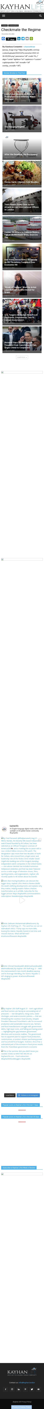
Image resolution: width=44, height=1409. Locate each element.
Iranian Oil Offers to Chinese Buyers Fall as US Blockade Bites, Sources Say (22, 234)
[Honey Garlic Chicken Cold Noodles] (22, 173)
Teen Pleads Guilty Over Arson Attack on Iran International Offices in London (22, 207)
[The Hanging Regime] (22, 118)
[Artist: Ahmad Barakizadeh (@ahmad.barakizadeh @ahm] (22, 985)
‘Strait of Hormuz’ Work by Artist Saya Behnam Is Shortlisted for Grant (20, 290)
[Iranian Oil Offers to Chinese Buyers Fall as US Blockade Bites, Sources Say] (22, 228)
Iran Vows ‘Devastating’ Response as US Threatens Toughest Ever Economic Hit (21, 262)
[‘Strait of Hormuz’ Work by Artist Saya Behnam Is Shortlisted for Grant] (22, 283)
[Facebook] (5, 1389)
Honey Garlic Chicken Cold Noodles (22, 182)
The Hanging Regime (15, 127)
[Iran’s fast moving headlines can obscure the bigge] (22, 900)
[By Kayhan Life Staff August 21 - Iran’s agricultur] (22, 1028)
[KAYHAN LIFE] (22, 6)
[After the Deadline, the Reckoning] (22, 145)
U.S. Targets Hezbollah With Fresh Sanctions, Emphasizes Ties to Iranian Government (21, 317)
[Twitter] (31, 1389)
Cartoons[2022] (13, 25)
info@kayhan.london (27, 1382)
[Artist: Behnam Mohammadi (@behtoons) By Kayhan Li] (22, 942)
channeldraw (29, 47)
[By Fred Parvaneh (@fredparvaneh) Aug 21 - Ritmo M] (22, 857)
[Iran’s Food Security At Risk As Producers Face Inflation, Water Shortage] (22, 90)
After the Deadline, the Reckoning (21, 154)
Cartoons (4, 25)
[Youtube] (38, 1389)
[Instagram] (12, 1389)
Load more (21, 357)
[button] (40, 16)
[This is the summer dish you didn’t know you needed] (22, 1070)
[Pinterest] (25, 1389)
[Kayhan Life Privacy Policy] (22, 1402)
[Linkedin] (18, 1389)
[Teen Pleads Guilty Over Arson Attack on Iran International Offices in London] (22, 200)
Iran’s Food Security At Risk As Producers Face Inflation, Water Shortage (20, 96)
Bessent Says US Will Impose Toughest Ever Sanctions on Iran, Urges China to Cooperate (21, 345)
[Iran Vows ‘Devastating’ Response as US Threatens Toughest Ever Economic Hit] (22, 256)
